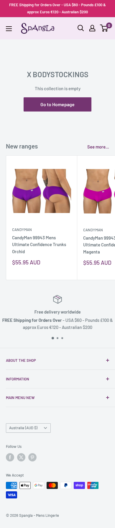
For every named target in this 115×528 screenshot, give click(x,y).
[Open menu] (9, 28)
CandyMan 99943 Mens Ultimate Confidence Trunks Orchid (39, 244)
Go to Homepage (57, 104)
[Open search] (81, 28)
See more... (98, 146)
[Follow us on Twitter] (21, 457)
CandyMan (22, 229)
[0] (104, 28)
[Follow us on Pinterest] (32, 457)
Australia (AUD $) (23, 427)
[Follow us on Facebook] (10, 457)
